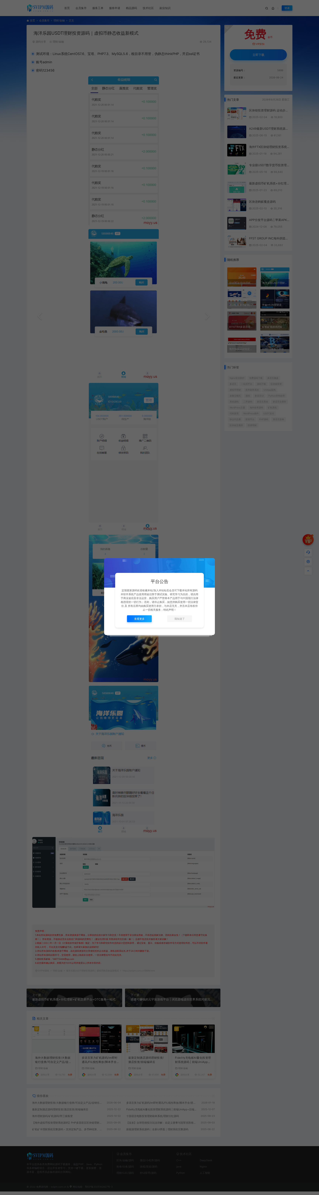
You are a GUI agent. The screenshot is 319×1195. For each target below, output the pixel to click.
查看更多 (139, 618)
